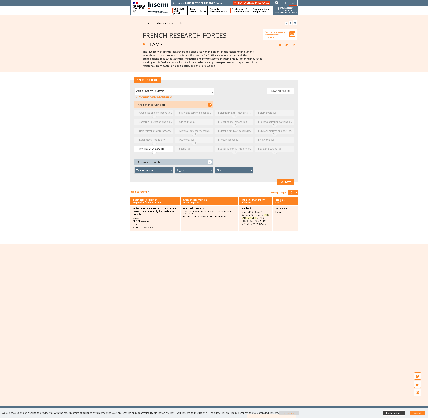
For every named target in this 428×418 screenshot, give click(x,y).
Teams (154, 44)
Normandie (281, 208)
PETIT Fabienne (141, 221)
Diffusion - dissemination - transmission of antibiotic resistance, (207, 213)
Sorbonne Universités (252, 215)
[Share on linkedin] (294, 45)
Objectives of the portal (178, 10)
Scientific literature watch (218, 10)
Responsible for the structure (147, 202)
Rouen (278, 212)
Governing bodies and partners (262, 10)
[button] (173, 104)
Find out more (289, 412)
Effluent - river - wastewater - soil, (198, 217)
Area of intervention (151, 105)
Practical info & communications (240, 10)
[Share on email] (280, 45)
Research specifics (191, 202)
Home (146, 23)
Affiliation (246, 202)
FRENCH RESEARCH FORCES (184, 35)
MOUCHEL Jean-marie (143, 227)
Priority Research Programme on (285, 10)
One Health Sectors (193, 208)
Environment (221, 217)
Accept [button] (417, 412)
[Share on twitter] (287, 45)
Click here (269, 37)
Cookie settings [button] (394, 412)
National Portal (199, 3)
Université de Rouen (251, 212)
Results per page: (278, 192)
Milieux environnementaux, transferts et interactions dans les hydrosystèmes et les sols (155, 211)
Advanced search (149, 162)
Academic (247, 208)
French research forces (198, 10)
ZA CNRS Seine (259, 224)
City (277, 202)
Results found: (138, 191)
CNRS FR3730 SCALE (253, 219)
